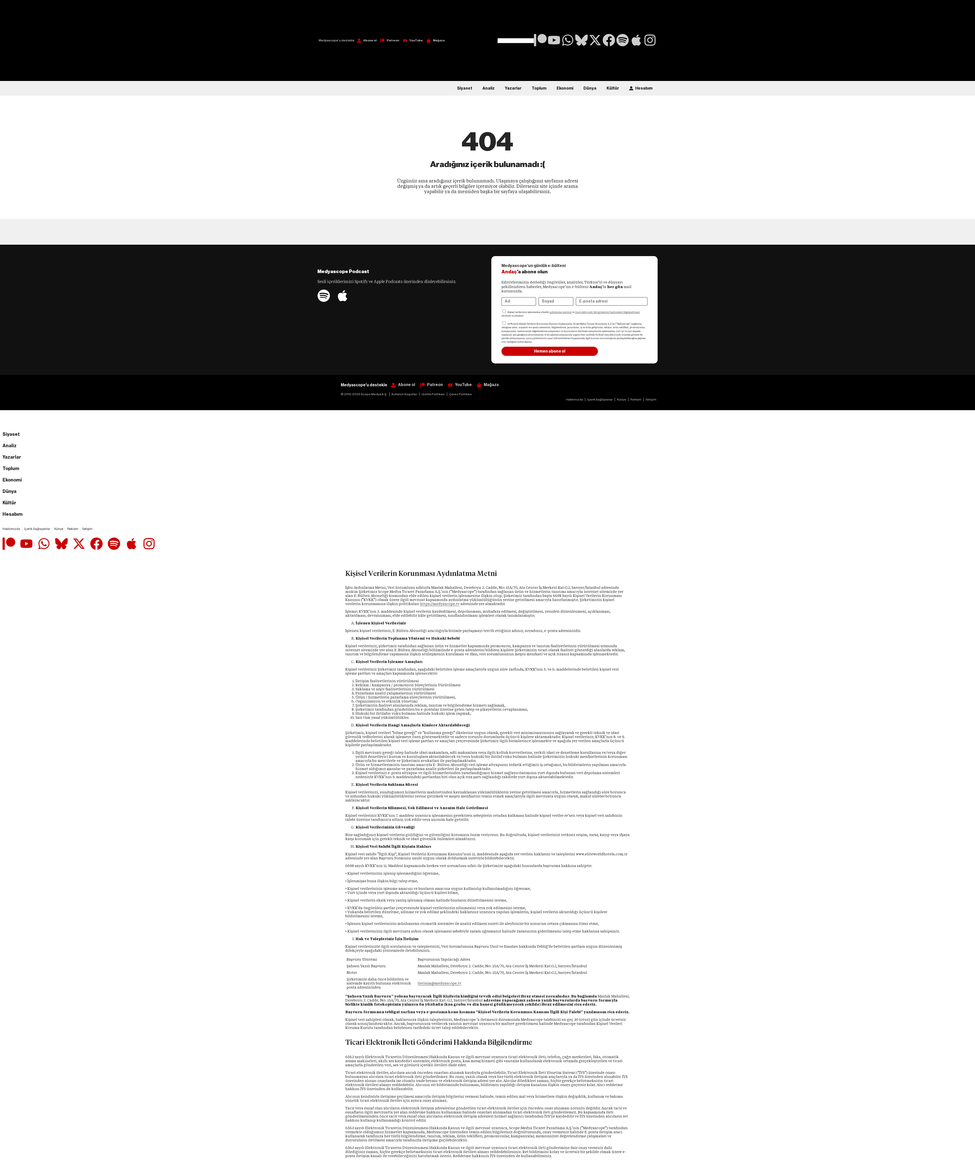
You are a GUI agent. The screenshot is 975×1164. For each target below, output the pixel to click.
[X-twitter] (595, 40)
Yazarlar (513, 88)
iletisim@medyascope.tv (439, 983)
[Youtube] (554, 40)
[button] (515, 19)
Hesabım (644, 88)
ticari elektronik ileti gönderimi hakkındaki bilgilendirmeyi (607, 312)
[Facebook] (609, 40)
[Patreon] (540, 40)
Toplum (539, 88)
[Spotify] (622, 40)
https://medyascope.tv (440, 604)
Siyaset (464, 88)
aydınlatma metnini (560, 312)
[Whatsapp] (567, 40)
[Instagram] (650, 40)
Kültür (613, 88)
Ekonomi (565, 88)
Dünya (589, 88)
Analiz (488, 88)
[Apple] (636, 40)
